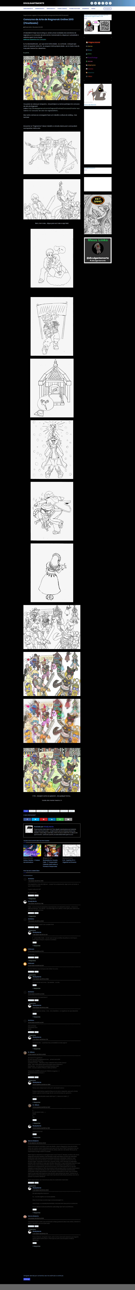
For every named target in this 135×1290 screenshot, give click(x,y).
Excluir (36, 895)
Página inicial (27, 15)
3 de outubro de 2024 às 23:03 (41, 1190)
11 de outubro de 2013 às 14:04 (36, 921)
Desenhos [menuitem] (85, 8)
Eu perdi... (26, 53)
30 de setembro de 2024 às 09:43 (37, 1143)
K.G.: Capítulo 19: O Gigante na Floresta (69, 861)
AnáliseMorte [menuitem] (28, 8)
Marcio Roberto (33, 1141)
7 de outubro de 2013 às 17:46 (35, 903)
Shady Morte (28, 27)
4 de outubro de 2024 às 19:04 (36, 1218)
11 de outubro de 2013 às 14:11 (40, 934)
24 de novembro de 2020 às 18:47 (41, 1107)
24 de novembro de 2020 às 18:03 (37, 1054)
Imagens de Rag (42, 811)
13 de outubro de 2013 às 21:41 (35, 1022)
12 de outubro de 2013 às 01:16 (36, 965)
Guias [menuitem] (93, 8)
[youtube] (95, 3)
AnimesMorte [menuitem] (39, 8)
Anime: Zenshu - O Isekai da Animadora (31, 861)
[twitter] (106, 3)
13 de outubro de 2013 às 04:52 (41, 979)
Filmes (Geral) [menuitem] (62, 8)
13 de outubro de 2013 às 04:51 (40, 1007)
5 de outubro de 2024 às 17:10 (40, 1039)
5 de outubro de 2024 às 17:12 (40, 1233)
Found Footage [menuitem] (74, 8)
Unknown (31, 949)
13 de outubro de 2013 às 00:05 (36, 994)
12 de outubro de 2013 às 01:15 (36, 951)
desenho (32, 811)
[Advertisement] (98, 136)
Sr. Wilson (31, 1052)
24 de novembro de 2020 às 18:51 (41, 1128)
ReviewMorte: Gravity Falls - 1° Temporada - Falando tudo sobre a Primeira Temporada (50, 863)
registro (34, 15)
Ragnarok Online (54, 811)
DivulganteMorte (33, 3)
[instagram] (110, 3)
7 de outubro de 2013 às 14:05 (35, 881)
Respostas (32, 899)
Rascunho (64, 811)
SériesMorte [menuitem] (51, 8)
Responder (31, 895)
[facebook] (102, 3)
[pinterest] (91, 3)
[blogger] (99, 3)
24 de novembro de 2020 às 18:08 (41, 1084)
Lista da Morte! (90, 105)
